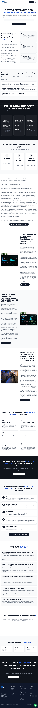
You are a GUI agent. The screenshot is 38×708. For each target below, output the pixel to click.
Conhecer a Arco (25, 677)
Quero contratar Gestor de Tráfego (18, 224)
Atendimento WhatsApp (22, 696)
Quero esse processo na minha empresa (18, 534)
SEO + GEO (22, 694)
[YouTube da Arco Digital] (33, 696)
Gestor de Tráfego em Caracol (14, 629)
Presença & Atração (12, 689)
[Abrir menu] (35, 2)
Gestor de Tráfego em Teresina (5, 624)
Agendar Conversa (18, 473)
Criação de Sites (23, 690)
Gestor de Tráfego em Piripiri (33, 629)
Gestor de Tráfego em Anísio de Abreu (23, 629)
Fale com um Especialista (18, 23)
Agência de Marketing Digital (23, 692)
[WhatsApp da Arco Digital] (36, 696)
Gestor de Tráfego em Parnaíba (14, 624)
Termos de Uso (29, 704)
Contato (31, 2)
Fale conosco (24, 284)
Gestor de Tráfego (23, 688)
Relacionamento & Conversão (14, 691)
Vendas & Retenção (12, 694)
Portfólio (31, 688)
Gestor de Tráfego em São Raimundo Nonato (33, 625)
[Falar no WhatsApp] (35, 705)
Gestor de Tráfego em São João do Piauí (5, 629)
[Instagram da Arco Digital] (31, 696)
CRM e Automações (22, 699)
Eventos (31, 690)
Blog (30, 691)
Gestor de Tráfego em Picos (23, 624)
